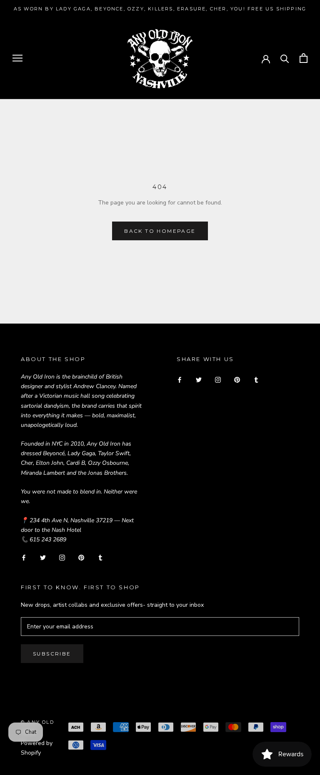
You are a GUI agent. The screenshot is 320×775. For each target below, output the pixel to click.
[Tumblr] (100, 557)
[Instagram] (62, 557)
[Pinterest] (81, 557)
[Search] (284, 58)
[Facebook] (24, 557)
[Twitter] (43, 557)
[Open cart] (304, 58)
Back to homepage (159, 231)
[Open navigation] (17, 58)
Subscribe (52, 653)
